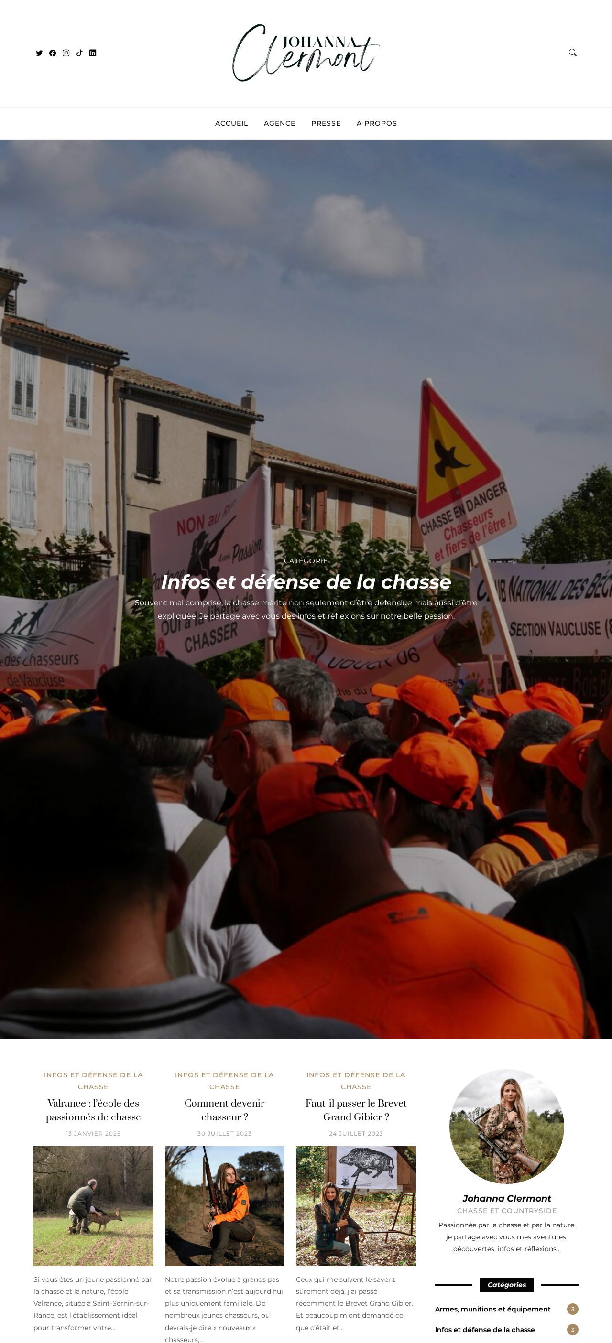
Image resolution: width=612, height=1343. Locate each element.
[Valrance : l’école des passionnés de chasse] (93, 1206)
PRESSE (326, 123)
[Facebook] (52, 53)
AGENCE (279, 123)
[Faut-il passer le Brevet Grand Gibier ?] (356, 1206)
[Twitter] (39, 53)
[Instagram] (66, 53)
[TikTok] (79, 53)
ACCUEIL (231, 123)
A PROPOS (377, 123)
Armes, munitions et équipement (493, 1309)
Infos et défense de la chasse (485, 1329)
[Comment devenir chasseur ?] (225, 1206)
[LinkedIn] (92, 53)
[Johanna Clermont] (306, 90)
